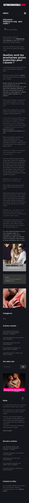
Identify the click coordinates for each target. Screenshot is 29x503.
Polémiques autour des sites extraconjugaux (11, 343)
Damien (23, 75)
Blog (13, 281)
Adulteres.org (20, 39)
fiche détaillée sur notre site (11, 40)
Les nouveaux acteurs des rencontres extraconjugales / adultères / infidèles (11, 332)
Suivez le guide (7, 430)
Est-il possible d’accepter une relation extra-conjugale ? (12, 348)
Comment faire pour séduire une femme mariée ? (13, 353)
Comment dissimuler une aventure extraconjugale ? (13, 338)
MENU (6, 13)
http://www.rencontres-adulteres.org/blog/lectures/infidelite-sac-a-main (14, 130)
